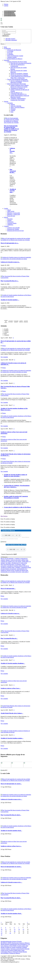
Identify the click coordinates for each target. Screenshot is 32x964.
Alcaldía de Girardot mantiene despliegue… (13, 663)
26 (10, 933)
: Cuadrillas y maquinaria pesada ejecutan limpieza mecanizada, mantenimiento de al (16, 568)
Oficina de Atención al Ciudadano (19, 75)
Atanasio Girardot (11, 57)
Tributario (13, 109)
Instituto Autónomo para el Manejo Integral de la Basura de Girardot (20, 86)
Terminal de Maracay (14, 953)
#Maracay (27, 943)
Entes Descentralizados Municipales (16, 83)
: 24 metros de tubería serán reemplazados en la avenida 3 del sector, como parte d (14, 571)
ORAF (9, 210)
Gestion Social (5, 950)
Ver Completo (4, 357)
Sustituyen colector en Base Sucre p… (11, 846)
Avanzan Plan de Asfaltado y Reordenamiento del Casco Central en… (17, 486)
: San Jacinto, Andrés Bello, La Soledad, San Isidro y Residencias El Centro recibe (16, 562)
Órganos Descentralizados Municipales (17, 79)
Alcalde (19, 946)
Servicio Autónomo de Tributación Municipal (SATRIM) (19, 81)
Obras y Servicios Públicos (17, 107)
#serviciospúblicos (22, 944)
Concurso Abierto (11, 223)
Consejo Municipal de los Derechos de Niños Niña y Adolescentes (21, 77)
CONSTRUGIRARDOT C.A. (19, 94)
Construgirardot (20, 948)
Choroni (3, 948)
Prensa (4, 345)
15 (23, 929)
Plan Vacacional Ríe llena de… (9, 638)
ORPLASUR (10, 211)
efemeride (26, 948)
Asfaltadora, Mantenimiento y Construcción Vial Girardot (18, 99)
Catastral (13, 110)
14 (19, 929)
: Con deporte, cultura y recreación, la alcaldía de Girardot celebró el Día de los (15, 565)
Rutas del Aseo (11, 216)
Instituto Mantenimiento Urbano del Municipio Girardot (20, 96)
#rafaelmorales (13, 944)
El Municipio (7, 48)
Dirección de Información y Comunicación (18, 65)
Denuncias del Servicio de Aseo (15, 230)
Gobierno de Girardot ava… (12, 150)
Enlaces (6, 217)
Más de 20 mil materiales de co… (10, 243)
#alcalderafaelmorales (6, 941)
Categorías (10, 103)
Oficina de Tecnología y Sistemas (19, 73)
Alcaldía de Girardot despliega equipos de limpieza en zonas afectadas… (15, 475)
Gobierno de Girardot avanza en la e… (11, 799)
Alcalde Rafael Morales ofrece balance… (12, 713)
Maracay (10, 951)
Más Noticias (4, 516)
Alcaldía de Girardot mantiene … (10, 299)
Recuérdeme (7, 34)
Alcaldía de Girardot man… (13, 190)
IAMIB (15, 950)
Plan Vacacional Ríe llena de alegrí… (11, 815)
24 (1, 933)
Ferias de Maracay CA (16, 92)
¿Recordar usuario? (10, 38)
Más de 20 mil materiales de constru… (11, 783)
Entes (12, 112)
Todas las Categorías (16, 106)
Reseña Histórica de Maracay (14, 58)
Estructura (6, 60)
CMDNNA (10, 224)
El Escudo (10, 53)
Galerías (6, 5)
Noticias (6, 4)
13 (14, 929)
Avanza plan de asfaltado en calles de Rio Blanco (17, 507)
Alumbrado (19, 947)
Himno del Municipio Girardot (15, 55)
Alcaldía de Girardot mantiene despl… (11, 830)
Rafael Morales (23, 951)
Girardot (11, 950)
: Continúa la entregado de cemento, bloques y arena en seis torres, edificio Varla (14, 559)
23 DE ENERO (12, 946)
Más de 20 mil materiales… (8, 588)
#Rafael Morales (5, 944)
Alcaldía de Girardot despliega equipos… (12, 738)
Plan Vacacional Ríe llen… (13, 171)
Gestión (6, 208)
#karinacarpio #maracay (18, 943)
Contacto (6, 226)
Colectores (13, 948)
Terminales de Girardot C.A (18, 88)
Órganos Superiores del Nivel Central (17, 61)
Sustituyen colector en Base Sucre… (11, 688)
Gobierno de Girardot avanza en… (10, 262)
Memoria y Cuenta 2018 (13, 214)
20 (14, 931)
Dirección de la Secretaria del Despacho (21, 63)
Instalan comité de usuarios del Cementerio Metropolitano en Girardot (16, 497)
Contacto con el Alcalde (13, 227)
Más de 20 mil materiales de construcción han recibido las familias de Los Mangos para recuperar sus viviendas (11, 128)
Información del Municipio (14, 50)
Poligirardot (16, 951)
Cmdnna (7, 948)
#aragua (14, 941)
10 (1, 929)
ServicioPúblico (5, 953)
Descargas (10, 219)
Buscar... (3, 44)
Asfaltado (24, 947)
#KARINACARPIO (6, 943)
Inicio (5, 47)
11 (5, 929)
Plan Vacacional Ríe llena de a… (10, 281)
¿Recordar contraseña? (11, 40)
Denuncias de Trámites (13, 229)
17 (1, 931)
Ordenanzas (10, 221)
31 (1, 934)
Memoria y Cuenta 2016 (13, 213)
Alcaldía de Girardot (10, 947)
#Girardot (19, 941)
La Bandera (10, 54)
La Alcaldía (10, 51)
